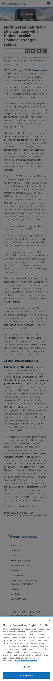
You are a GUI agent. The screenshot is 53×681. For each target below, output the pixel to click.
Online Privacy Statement (25, 661)
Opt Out (26, 667)
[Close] (49, 620)
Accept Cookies (26, 675)
